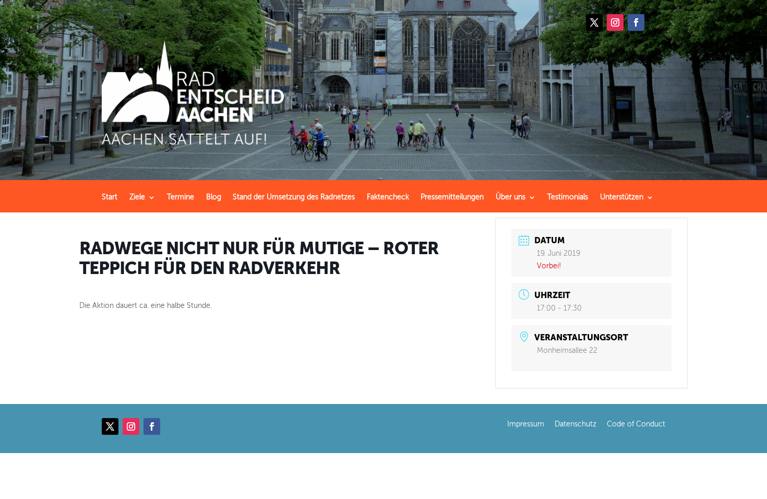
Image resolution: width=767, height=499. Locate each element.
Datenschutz (575, 424)
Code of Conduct (636, 424)
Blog (213, 197)
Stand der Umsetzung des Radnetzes (294, 197)
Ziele (137, 197)
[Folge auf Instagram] (615, 22)
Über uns (510, 197)
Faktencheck (388, 197)
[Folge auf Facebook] (636, 22)
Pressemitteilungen (452, 197)
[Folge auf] (657, 22)
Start (109, 197)
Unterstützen (621, 197)
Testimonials (567, 197)
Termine (180, 197)
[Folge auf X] (594, 22)
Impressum (525, 424)
